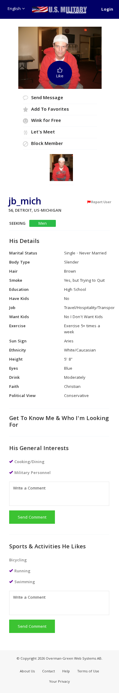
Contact (48, 671)
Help (66, 671)
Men (42, 223)
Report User (101, 202)
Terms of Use (88, 671)
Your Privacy (59, 682)
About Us (27, 671)
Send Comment (32, 517)
